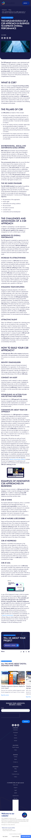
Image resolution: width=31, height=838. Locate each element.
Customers (15, 730)
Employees (15, 732)
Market (15, 740)
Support (15, 787)
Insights (15, 771)
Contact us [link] (15, 762)
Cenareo (4, 9)
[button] (26, 3)
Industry (15, 738)
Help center (15, 785)
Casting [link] (15, 756)
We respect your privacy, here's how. (8, 824)
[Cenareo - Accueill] (8, 3)
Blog (10, 9)
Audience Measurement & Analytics (9, 830)
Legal (15, 790)
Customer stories (15, 774)
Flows (15, 735)
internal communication (7, 615)
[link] (13, 725)
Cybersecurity (15, 795)
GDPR (15, 793)
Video (15, 750)
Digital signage (15, 747)
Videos (15, 776)
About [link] (15, 759)
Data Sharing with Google (7, 829)
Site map (15, 798)
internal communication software (17, 459)
